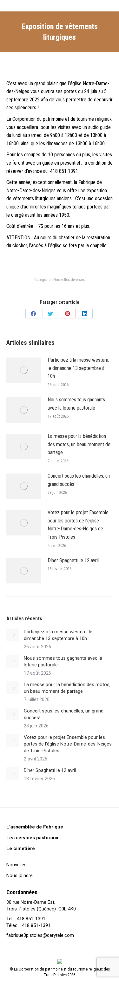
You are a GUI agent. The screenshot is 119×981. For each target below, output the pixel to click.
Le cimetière (20, 848)
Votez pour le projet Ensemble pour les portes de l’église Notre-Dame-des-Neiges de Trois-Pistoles (78, 524)
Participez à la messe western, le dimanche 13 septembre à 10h (78, 368)
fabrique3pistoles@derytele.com (40, 935)
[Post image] (23, 370)
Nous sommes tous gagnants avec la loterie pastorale (76, 404)
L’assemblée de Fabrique (34, 827)
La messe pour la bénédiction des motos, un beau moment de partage (79, 444)
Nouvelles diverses (69, 279)
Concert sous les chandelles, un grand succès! (79, 480)
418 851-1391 (31, 919)
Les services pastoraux (32, 838)
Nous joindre (19, 875)
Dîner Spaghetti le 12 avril (73, 560)
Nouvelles (16, 865)
